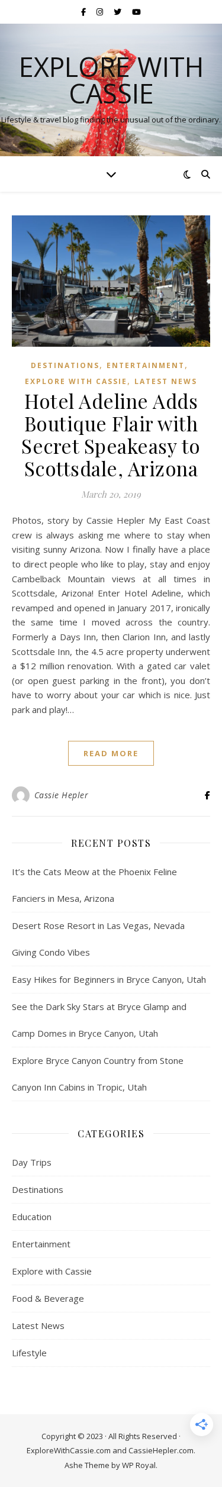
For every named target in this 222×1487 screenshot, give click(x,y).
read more (111, 753)
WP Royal (139, 1465)
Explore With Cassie (111, 80)
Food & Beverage (48, 1298)
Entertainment (146, 365)
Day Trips (32, 1162)
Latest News (165, 381)
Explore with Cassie (76, 381)
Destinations (65, 365)
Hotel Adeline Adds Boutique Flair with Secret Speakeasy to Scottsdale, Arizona (111, 434)
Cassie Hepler (61, 795)
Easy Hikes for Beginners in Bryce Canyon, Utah (109, 979)
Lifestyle (29, 1353)
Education (32, 1216)
